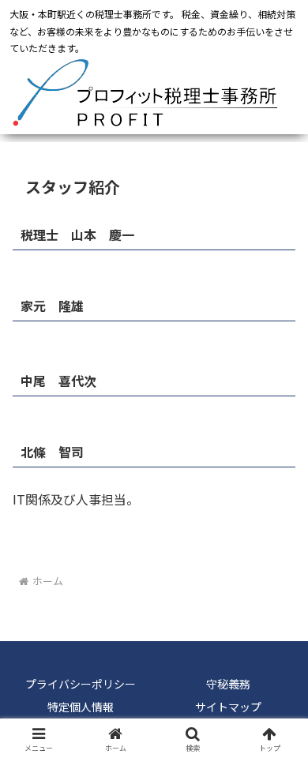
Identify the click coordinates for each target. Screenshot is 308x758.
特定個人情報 (80, 707)
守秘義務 (228, 684)
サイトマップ (228, 707)
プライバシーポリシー (80, 684)
